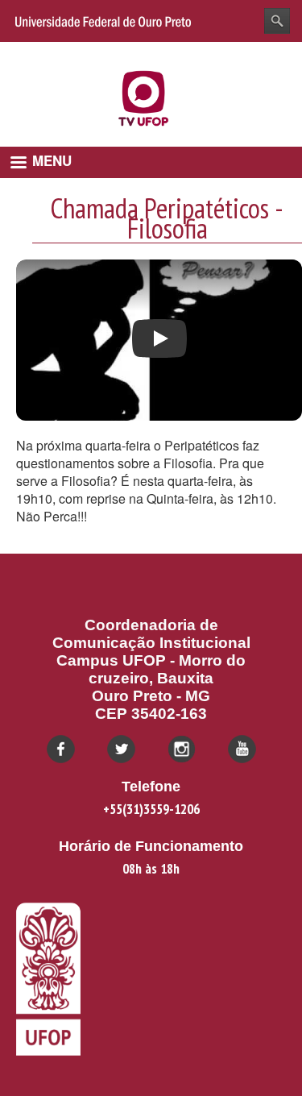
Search (277, 21)
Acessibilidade (252, 53)
